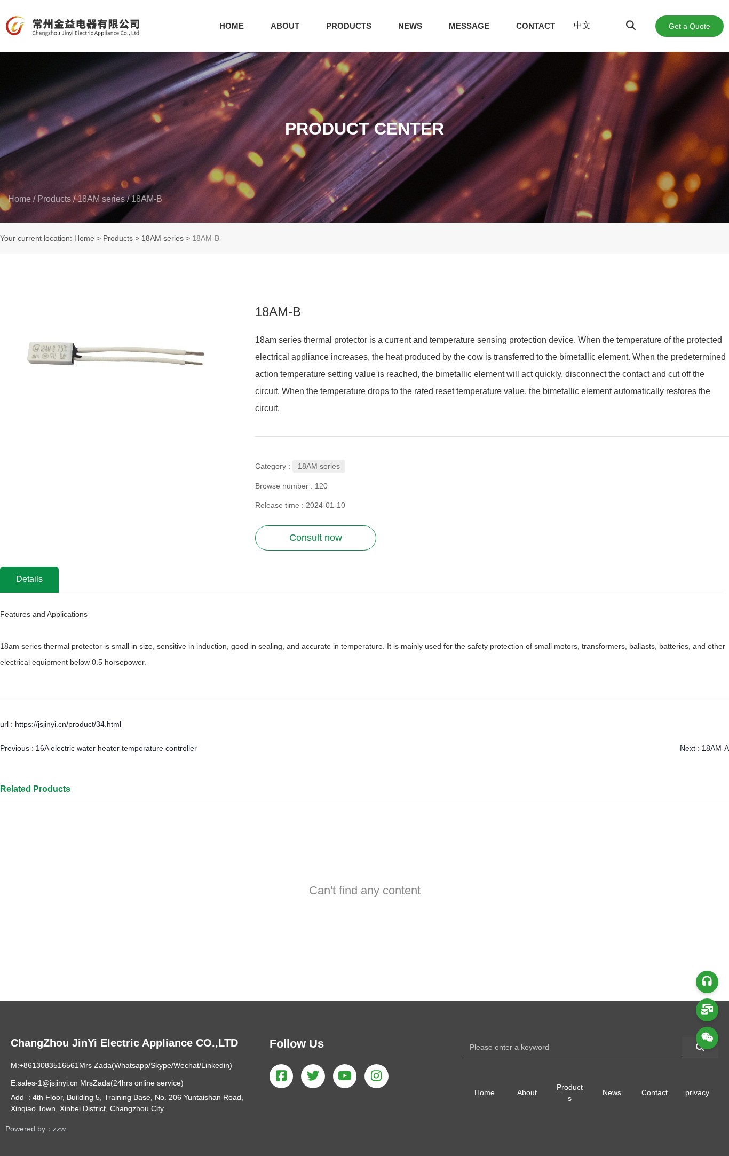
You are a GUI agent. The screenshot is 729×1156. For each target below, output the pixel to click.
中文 (582, 25)
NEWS (410, 25)
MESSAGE (469, 25)
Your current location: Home (48, 238)
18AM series (101, 198)
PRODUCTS (348, 25)
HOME (231, 25)
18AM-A (715, 748)
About (527, 1092)
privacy (697, 1092)
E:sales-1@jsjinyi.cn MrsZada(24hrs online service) (97, 1083)
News (612, 1092)
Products (54, 198)
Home (20, 198)
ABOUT (285, 25)
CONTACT (535, 25)
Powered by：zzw (35, 1128)
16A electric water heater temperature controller (116, 748)
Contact (654, 1092)
